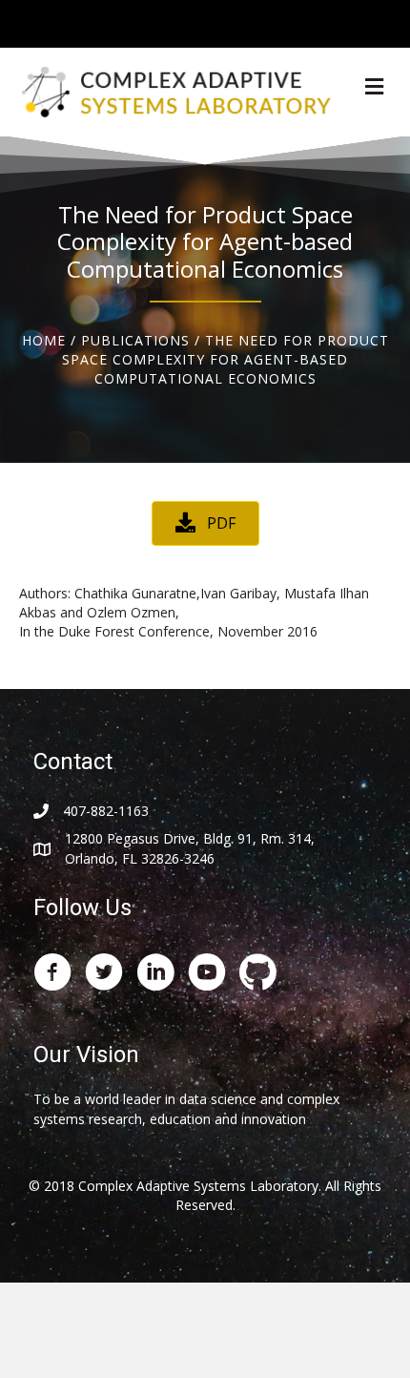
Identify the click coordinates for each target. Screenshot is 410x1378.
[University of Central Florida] (145, 23)
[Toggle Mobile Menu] (391, 22)
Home (44, 340)
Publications (135, 340)
